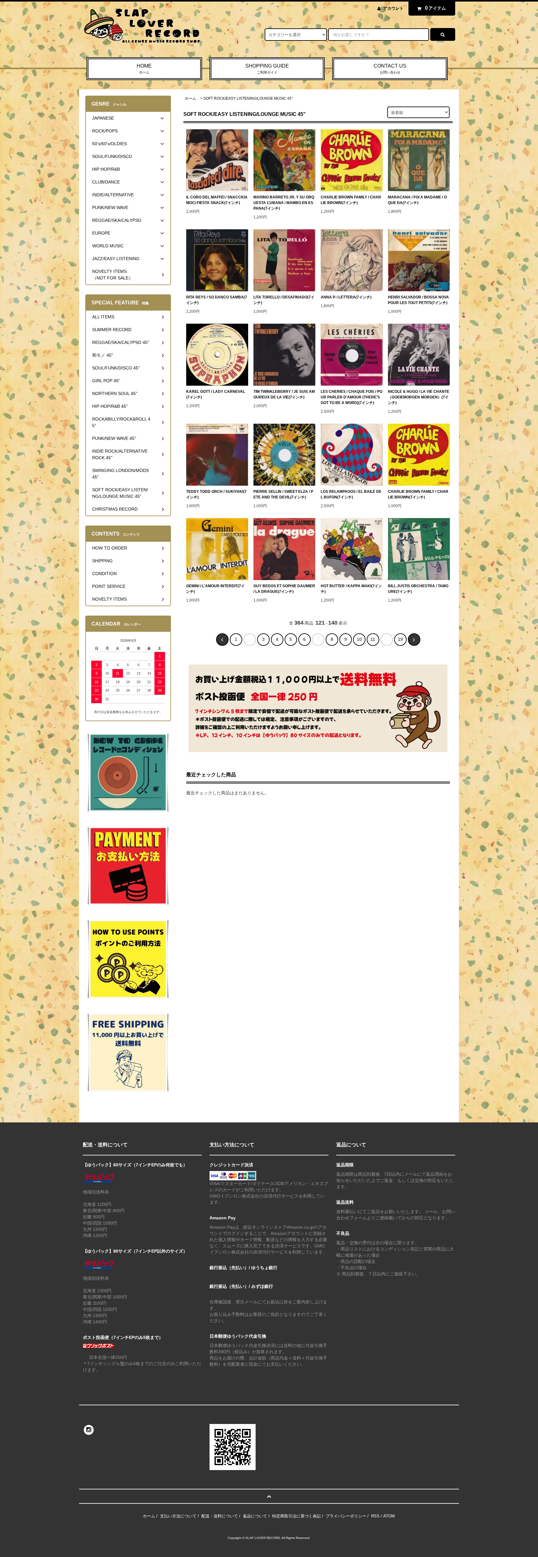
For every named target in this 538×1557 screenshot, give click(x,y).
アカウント (393, 8)
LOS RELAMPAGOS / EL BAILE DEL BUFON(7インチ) (351, 494)
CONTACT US (390, 68)
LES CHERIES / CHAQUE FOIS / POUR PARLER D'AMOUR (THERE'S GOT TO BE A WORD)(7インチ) (351, 397)
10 (359, 639)
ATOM (389, 1516)
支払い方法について (178, 1516)
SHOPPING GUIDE (267, 68)
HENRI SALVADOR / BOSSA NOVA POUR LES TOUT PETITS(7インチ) (418, 300)
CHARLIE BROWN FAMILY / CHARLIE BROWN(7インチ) (351, 200)
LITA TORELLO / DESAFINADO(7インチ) (283, 300)
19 (400, 639)
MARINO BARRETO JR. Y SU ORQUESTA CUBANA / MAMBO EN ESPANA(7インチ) (283, 203)
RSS (375, 1516)
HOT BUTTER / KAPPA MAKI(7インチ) (351, 589)
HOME (144, 68)
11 (372, 639)
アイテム (435, 8)
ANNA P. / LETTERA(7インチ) (346, 297)
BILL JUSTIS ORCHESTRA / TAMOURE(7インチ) (418, 589)
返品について (255, 1516)
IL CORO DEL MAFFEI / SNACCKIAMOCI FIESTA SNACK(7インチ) (217, 200)
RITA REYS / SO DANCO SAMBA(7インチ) (216, 300)
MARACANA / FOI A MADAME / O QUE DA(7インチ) (417, 200)
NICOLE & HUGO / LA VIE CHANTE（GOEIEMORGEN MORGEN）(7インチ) (418, 397)
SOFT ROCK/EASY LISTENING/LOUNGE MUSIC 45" (248, 98)
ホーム (190, 98)
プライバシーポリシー (346, 1516)
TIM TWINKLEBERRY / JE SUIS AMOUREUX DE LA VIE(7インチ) (284, 394)
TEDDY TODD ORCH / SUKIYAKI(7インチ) (216, 494)
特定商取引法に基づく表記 (296, 1516)
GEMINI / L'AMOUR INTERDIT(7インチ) (215, 589)
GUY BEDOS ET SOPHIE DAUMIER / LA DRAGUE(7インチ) (284, 589)
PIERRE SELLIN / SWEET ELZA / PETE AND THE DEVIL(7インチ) (283, 494)
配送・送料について (219, 1516)
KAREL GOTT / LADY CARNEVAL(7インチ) (215, 394)
